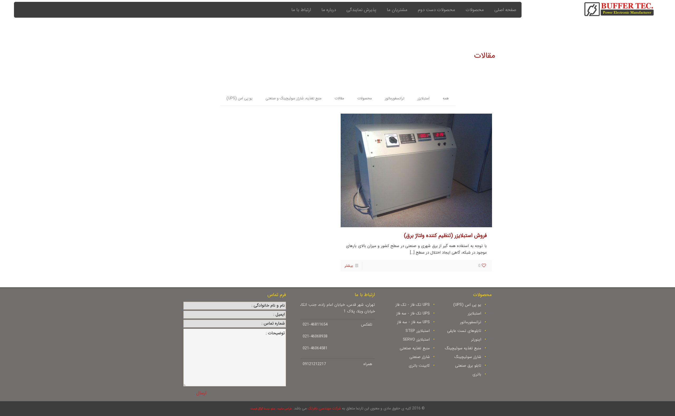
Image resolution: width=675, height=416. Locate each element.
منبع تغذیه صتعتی (415, 348)
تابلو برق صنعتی (468, 365)
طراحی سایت (284, 409)
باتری (476, 374)
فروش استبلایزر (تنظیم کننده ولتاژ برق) (445, 235)
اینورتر (476, 339)
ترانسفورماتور (394, 98)
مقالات (339, 98)
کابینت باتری (419, 365)
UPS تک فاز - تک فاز (413, 305)
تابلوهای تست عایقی (464, 331)
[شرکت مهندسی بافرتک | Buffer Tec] (619, 11)
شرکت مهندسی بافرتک (324, 408)
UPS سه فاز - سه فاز (413, 322)
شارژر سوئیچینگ (467, 357)
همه (446, 98)
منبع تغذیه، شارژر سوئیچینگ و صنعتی (293, 98)
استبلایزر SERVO (416, 339)
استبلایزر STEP (418, 331)
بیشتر (349, 266)
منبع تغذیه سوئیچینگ (463, 348)
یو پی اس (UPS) (239, 98)
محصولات (364, 98)
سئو (273, 409)
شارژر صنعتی (419, 357)
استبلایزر (423, 98)
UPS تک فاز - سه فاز (413, 313)
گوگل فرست (256, 409)
